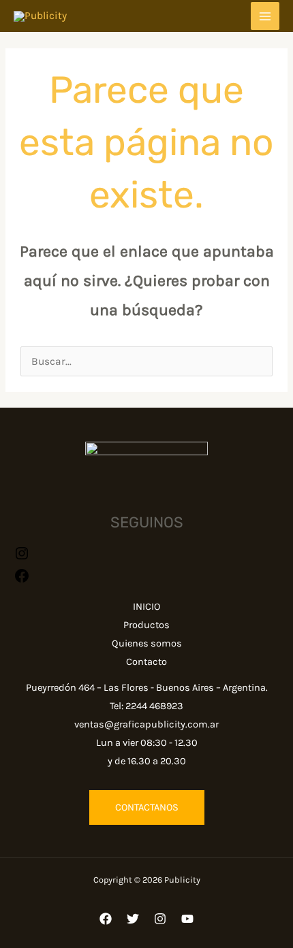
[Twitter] (133, 919)
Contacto (146, 662)
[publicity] (22, 580)
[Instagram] (22, 558)
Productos (146, 625)
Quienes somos (147, 643)
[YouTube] (187, 919)
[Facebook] (105, 919)
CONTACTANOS (147, 807)
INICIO (146, 606)
